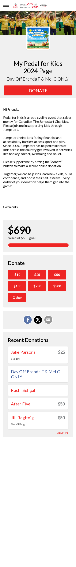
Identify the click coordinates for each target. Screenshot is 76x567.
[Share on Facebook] (27, 319)
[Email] (48, 319)
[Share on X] (38, 319)
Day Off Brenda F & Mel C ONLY (35, 374)
